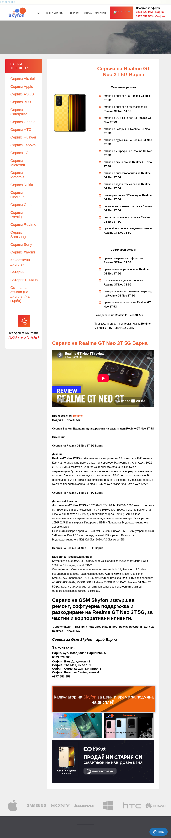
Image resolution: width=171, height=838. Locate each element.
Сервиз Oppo (21, 205)
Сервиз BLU (20, 102)
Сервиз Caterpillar (18, 112)
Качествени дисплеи (20, 262)
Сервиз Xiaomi (22, 252)
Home (37, 13)
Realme (78, 415)
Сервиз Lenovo (23, 145)
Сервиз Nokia (21, 185)
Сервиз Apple (21, 86)
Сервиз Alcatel (22, 79)
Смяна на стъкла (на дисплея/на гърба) (20, 294)
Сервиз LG (19, 153)
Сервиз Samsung (18, 234)
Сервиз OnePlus (17, 194)
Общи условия (55, 13)
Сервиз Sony (21, 244)
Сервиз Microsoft (17, 163)
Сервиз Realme (23, 224)
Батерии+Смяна (24, 280)
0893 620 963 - (150, 12)
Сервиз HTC (20, 129)
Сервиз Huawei (23, 137)
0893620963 (7, 2)
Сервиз (74, 13)
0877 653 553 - (150, 16)
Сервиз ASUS (22, 94)
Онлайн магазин (95, 13)
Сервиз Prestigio (17, 214)
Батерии (17, 272)
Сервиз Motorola (17, 175)
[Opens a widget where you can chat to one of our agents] (158, 832)
